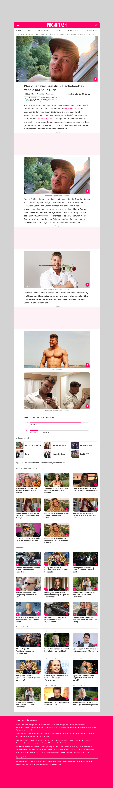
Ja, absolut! (34, 425)
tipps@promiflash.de (56, 463)
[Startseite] (56, 25)
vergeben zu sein (44, 118)
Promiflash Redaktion (45, 94)
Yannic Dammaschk (44, 105)
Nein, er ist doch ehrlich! (39, 432)
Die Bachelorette (72, 108)
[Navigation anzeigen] (17, 24)
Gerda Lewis (63, 115)
